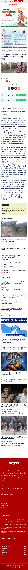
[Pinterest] (15, 88)
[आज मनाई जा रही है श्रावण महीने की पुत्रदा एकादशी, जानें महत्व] (14, 361)
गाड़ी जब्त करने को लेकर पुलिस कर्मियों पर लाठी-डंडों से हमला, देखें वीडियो (12, 302)
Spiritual (3, 287)
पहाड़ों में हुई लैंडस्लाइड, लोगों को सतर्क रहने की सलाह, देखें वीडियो (13, 241)
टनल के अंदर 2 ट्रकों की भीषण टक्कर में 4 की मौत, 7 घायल (13, 249)
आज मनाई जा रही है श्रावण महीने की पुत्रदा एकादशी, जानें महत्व (10, 290)
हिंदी (18, 1)
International (5, 280)
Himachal (3, 50)
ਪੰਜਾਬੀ (22, 1)
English (15, 1)
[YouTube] (10, 1)
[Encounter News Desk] (7, 81)
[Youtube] (19, 568)
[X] (12, 88)
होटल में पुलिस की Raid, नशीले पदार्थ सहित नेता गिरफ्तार (13, 263)
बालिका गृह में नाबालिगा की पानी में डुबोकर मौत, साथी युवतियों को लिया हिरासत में (12, 296)
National (3, 293)
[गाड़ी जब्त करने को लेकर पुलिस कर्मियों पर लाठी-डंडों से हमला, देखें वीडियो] (14, 425)
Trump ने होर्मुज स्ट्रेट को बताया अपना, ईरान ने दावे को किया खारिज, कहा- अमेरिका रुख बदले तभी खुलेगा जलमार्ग (12, 283)
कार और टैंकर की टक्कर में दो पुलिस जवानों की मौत (13, 270)
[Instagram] (8, 1)
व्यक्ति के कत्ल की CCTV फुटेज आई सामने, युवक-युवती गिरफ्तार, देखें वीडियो (13, 256)
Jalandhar (4, 306)
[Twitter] (12, 1)
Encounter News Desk (16, 81)
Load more (13, 450)
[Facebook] (6, 1)
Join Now (21, 95)
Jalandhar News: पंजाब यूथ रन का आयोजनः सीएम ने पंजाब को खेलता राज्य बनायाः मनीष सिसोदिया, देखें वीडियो (11, 310)
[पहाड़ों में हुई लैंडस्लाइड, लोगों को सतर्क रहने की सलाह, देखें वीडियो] (14, 229)
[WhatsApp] (19, 88)
